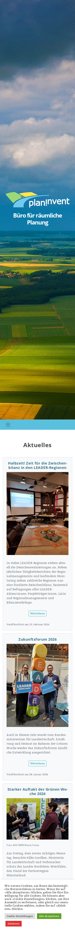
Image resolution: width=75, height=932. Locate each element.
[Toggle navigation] (8, 424)
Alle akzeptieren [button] (49, 916)
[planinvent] (37, 199)
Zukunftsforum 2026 (37, 639)
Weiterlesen (37, 613)
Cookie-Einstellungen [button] (20, 916)
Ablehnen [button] (13, 923)
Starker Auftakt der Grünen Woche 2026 (37, 791)
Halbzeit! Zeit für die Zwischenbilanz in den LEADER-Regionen (37, 465)
